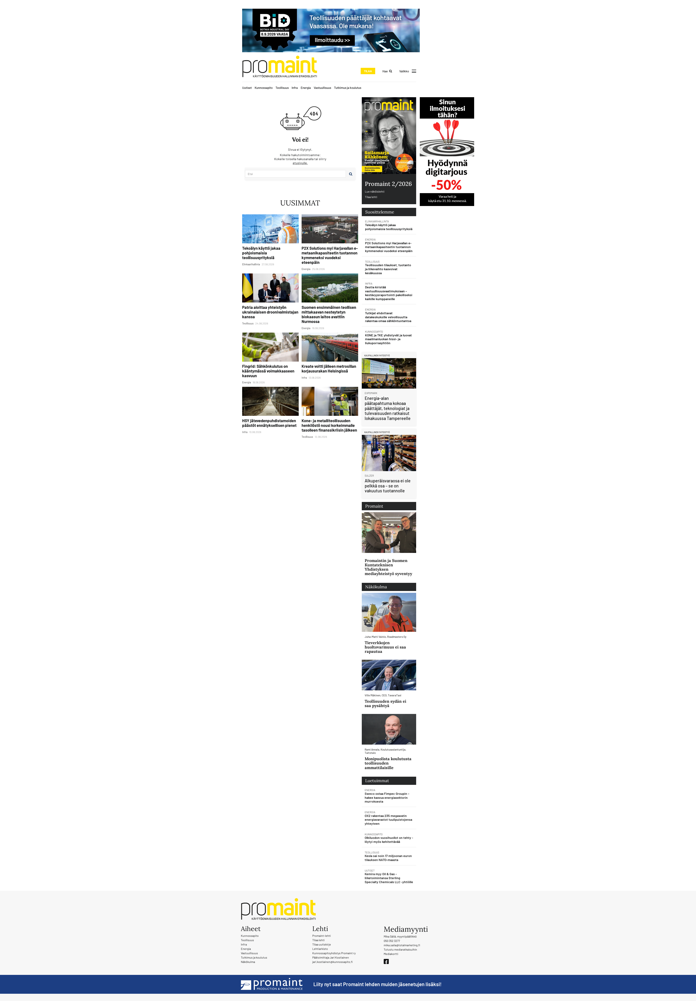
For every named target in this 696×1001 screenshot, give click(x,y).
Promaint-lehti (321, 935)
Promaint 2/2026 (388, 184)
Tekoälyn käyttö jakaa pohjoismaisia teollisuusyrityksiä (261, 253)
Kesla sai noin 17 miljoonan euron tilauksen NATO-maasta (388, 858)
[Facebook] (386, 961)
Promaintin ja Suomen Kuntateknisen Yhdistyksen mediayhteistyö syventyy (388, 567)
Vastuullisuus (322, 87)
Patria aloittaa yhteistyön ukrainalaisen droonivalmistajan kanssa (270, 312)
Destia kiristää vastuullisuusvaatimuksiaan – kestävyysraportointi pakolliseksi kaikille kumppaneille (388, 293)
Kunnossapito (264, 87)
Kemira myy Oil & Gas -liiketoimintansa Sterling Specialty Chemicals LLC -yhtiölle (389, 878)
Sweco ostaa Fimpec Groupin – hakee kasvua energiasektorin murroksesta (387, 797)
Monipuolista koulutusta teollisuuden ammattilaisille (388, 763)
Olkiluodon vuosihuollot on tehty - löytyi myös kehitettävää (389, 840)
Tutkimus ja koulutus (347, 87)
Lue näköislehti (374, 191)
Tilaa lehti (371, 197)
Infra (295, 87)
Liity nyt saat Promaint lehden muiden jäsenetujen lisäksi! (377, 984)
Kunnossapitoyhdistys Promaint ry (334, 953)
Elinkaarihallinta (377, 221)
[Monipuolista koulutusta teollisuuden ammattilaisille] (389, 729)
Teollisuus (282, 87)
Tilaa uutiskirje (321, 944)
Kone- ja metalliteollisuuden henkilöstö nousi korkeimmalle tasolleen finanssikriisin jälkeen (329, 425)
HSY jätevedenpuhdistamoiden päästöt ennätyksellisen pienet (269, 423)
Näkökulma (248, 961)
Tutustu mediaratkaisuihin (400, 949)
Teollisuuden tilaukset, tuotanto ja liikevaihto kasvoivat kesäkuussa (388, 269)
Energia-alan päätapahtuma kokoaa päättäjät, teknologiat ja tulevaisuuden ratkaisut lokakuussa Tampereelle (388, 408)
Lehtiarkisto (320, 948)
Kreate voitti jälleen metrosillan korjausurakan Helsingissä (329, 368)
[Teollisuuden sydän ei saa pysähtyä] (389, 675)
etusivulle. (300, 163)
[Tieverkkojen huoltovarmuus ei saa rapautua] (389, 612)
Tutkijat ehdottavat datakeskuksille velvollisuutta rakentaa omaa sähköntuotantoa (388, 317)
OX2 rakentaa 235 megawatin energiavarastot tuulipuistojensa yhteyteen (388, 819)
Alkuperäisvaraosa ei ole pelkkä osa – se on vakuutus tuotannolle (388, 485)
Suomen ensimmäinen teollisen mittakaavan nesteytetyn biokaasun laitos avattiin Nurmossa (329, 314)
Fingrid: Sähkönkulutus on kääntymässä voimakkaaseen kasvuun (268, 371)
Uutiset (247, 87)
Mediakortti (391, 953)
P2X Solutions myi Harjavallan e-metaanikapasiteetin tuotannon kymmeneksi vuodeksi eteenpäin (330, 255)
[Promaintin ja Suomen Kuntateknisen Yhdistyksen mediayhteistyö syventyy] (389, 532)
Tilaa (368, 71)
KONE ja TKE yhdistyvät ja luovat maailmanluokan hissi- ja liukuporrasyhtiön (388, 339)
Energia (306, 87)
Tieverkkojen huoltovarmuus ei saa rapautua (385, 647)
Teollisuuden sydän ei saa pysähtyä (385, 703)
